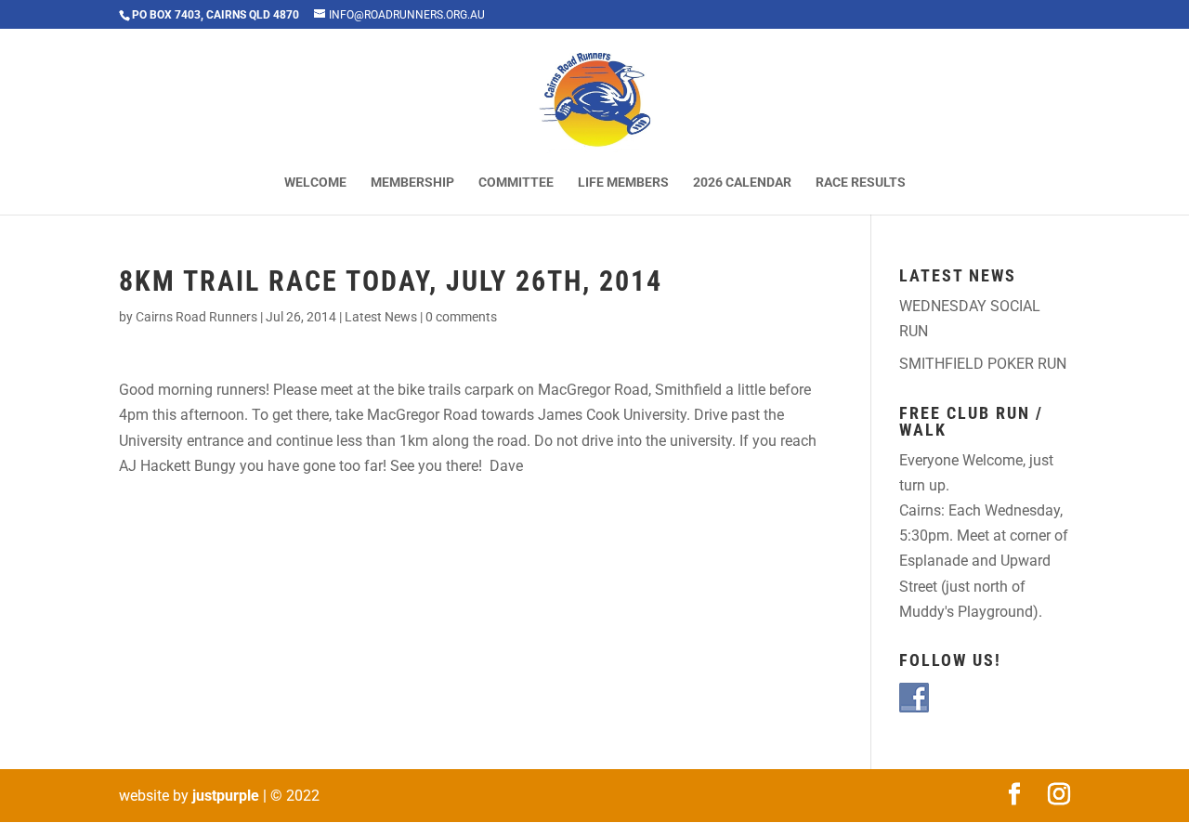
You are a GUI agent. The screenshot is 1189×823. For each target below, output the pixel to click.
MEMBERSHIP (412, 182)
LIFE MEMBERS (623, 182)
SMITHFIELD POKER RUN (982, 363)
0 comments (461, 316)
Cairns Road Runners (196, 316)
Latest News (381, 316)
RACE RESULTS (861, 182)
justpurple (225, 795)
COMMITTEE (516, 182)
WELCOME (315, 182)
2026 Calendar (742, 182)
